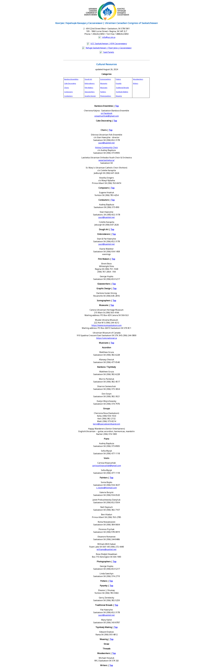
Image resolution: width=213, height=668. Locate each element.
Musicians (103, 88)
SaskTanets (108, 52)
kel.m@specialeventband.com (106, 424)
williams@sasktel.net (106, 549)
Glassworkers (90, 92)
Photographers (105, 96)
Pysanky (118, 83)
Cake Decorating (70, 83)
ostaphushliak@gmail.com (106, 116)
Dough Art (88, 79)
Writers (135, 83)
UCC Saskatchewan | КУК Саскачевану (108, 43)
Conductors (68, 96)
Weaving (119, 96)
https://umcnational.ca (106, 338)
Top (117, 106)
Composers (68, 92)
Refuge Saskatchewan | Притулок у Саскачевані (109, 47)
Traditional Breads (122, 88)
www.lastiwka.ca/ (106, 160)
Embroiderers (90, 83)
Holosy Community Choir (106, 147)
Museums (103, 83)
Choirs (66, 88)
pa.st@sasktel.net (106, 142)
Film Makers (89, 88)
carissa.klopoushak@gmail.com (106, 465)
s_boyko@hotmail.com (106, 487)
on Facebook (106, 113)
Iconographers (105, 79)
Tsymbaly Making (122, 92)
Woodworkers (138, 79)
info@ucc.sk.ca (108, 37)
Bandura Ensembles (71, 79)
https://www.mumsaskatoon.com (106, 325)
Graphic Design (90, 96)
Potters (118, 79)
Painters (103, 92)
